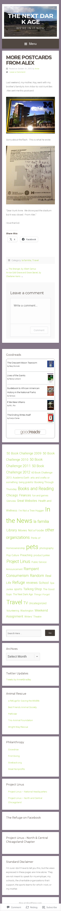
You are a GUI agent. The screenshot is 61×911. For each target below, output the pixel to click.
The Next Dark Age (30, 18)
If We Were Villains (16, 402)
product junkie (42, 555)
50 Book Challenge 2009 (24, 453)
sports (18, 589)
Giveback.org (15, 762)
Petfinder (12, 713)
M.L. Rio (12, 405)
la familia (26, 260)
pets (32, 547)
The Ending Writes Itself (19, 414)
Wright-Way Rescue (18, 727)
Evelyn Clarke (14, 418)
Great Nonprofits (16, 769)
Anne (37, 69)
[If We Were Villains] (50, 409)
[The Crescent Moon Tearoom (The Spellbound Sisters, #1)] (50, 366)
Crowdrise (13, 749)
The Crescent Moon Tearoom (22, 362)
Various (12, 396)
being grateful (26, 482)
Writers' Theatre (32, 616)
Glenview (11, 501)
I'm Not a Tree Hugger (31, 510)
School (44, 583)
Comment (39, 330)
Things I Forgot (42, 594)
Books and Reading (36, 488)
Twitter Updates (17, 673)
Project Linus (18, 561)
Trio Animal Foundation (20, 720)
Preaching (26, 555)
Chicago (12, 495)
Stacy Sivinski (14, 366)
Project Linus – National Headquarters (27, 791)
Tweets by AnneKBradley (18, 679)
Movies (22, 530)
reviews (32, 583)
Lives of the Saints (16, 375)
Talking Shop (32, 589)
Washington (26, 610)
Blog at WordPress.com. (30, 903)
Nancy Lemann (15, 379)
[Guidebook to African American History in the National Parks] (50, 395)
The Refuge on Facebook (23, 817)
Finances (25, 495)
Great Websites (27, 500)
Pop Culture (12, 555)
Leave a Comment (17, 72)
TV (25, 603)
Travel (35, 260)
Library (11, 530)
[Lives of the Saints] (50, 383)
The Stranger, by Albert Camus (22, 269)
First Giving (14, 756)
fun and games (40, 495)
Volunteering (12, 610)
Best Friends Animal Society (22, 707)
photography (46, 548)
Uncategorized (37, 603)
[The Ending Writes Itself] (50, 421)
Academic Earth (21, 477)
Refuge (18, 582)
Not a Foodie (36, 530)
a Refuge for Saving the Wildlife (23, 700)
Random (37, 575)
